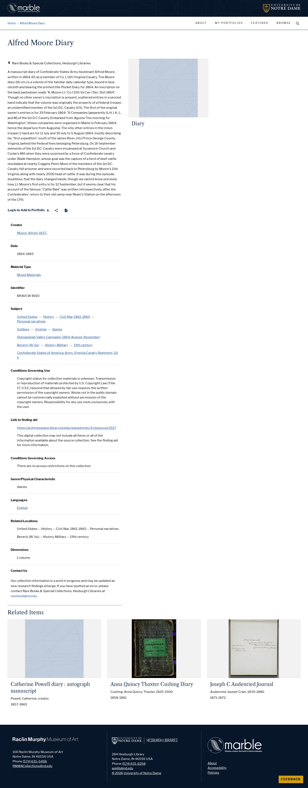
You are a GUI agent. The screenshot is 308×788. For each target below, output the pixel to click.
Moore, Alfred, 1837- (32, 233)
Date (14, 246)
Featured (259, 23)
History (48, 317)
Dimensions (19, 550)
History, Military (56, 345)
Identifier (18, 288)
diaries (57, 329)
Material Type (21, 267)
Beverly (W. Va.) (28, 345)
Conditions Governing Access (33, 458)
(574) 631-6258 (134, 764)
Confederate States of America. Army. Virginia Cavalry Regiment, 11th (67, 355)
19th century (83, 345)
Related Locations (24, 521)
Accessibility (217, 768)
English (22, 508)
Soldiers (23, 329)
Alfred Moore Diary (32, 23)
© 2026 (117, 773)
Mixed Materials (29, 275)
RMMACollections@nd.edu (32, 766)
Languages (19, 500)
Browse (284, 23)
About (201, 23)
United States (27, 317)
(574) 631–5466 (35, 761)
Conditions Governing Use (30, 371)
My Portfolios (229, 23)
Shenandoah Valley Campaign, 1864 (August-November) (58, 337)
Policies (213, 773)
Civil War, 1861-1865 (75, 317)
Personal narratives (31, 321)
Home (12, 23)
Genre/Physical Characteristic (33, 479)
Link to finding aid (24, 420)
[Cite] (66, 210)
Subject (16, 309)
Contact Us (19, 571)
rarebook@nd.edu (24, 596)
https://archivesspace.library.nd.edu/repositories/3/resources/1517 (66, 428)
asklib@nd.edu (122, 768)
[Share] (56, 210)
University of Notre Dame (142, 773)
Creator (16, 225)
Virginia (41, 329)
